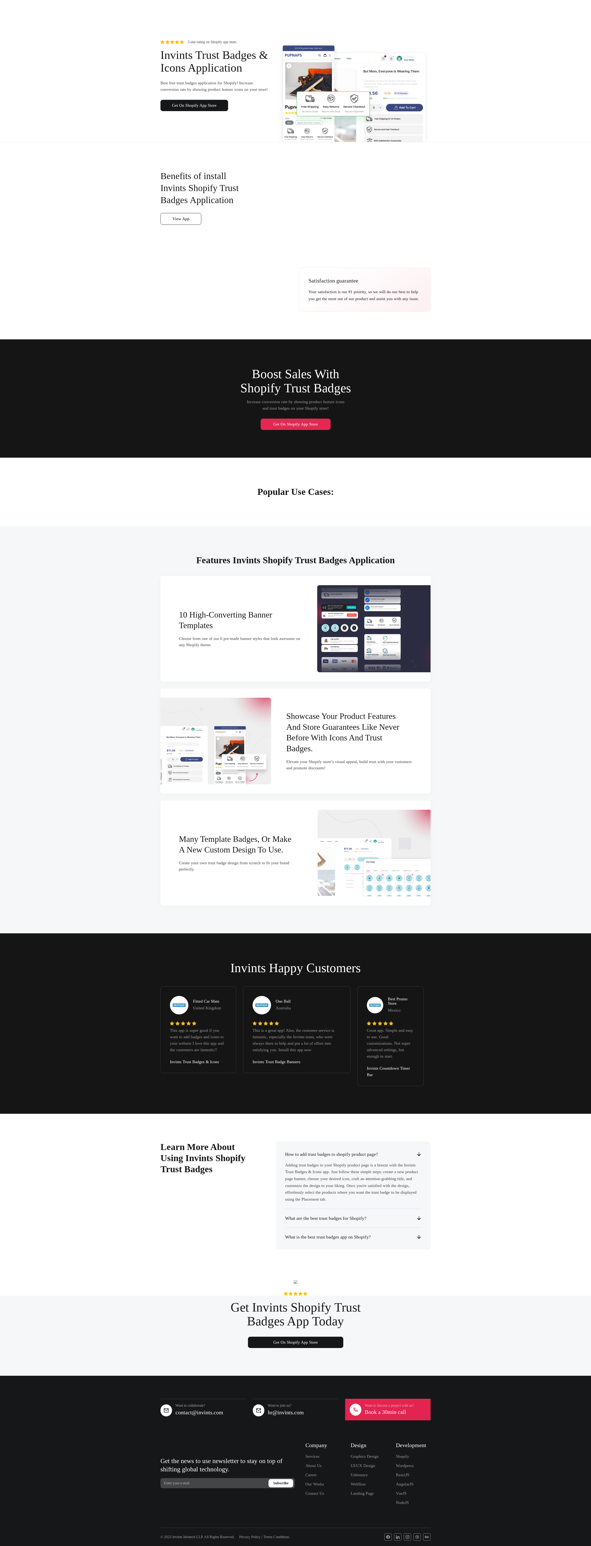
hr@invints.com (286, 1412)
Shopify (402, 1456)
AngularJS (404, 1484)
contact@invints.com (199, 1412)
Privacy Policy (249, 1537)
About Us (313, 1465)
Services (312, 1456)
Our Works (314, 1484)
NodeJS (402, 1502)
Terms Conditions (276, 1537)
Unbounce (359, 1475)
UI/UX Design (363, 1465)
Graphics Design (365, 1456)
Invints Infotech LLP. (187, 1537)
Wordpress (405, 1465)
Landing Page (362, 1493)
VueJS (401, 1493)
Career (311, 1475)
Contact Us (314, 1493)
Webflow (358, 1484)
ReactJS (402, 1475)
